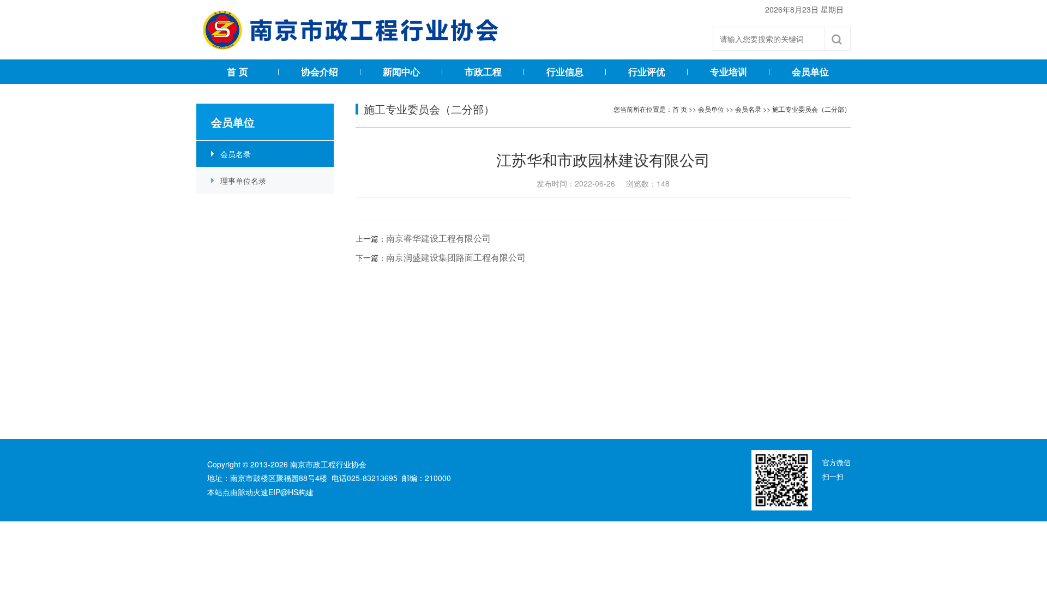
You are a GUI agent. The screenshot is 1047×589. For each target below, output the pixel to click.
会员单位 (810, 71)
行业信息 (564, 71)
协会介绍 (319, 71)
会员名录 (235, 153)
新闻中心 (401, 71)
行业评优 (646, 71)
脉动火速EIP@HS (268, 491)
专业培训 (728, 71)
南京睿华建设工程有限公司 (438, 238)
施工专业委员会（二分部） (811, 108)
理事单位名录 (243, 180)
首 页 (237, 71)
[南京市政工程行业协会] (356, 30)
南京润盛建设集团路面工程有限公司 (456, 257)
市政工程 (483, 71)
